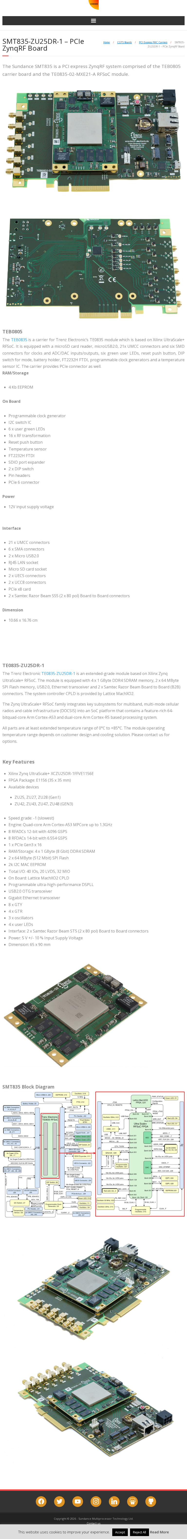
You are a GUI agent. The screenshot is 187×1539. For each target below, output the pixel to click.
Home (106, 42)
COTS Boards (124, 42)
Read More (159, 1531)
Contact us (93, 1523)
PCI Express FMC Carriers (153, 42)
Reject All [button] (139, 1532)
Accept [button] (120, 1532)
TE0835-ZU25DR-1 (58, 673)
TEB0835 (19, 339)
